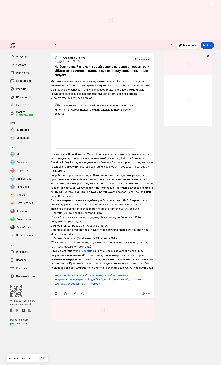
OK (42, 358)
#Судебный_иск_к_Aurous (83, 283)
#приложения (75, 275)
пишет (71, 98)
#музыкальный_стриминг (125, 279)
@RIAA (125, 208)
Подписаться (142, 59)
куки (27, 358)
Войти (207, 45)
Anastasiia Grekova (74, 57)
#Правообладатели (97, 275)
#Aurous (60, 283)
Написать (189, 45)
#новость (61, 275)
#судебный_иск (98, 279)
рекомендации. (18, 323)
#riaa (125, 275)
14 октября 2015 (91, 213)
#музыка (116, 275)
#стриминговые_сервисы (71, 279)
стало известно (82, 250)
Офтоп (66, 61)
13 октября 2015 (106, 238)
